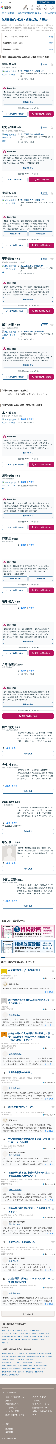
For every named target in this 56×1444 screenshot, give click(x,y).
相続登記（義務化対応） (11, 1375)
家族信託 (21, 1372)
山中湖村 (17, 1339)
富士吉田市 (12, 1330)
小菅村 (41, 1339)
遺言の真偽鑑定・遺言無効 (32, 1362)
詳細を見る (28, 754)
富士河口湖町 (33, 1339)
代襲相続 (5, 1359)
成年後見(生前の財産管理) (15, 1356)
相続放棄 (48, 1353)
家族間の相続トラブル (10, 1353)
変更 (51, 36)
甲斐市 (21, 1334)
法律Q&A (9, 1400)
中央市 (48, 1334)
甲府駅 (24, 486)
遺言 (3, 1356)
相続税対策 (39, 1372)
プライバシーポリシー (41, 1404)
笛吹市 (27, 1334)
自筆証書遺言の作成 (9, 1366)
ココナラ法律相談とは (14, 1397)
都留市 (19, 1330)
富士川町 (33, 1336)
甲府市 (31, 419)
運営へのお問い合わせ (14, 1415)
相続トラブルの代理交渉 (11, 1369)
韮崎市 (38, 1330)
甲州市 (41, 1334)
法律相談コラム (12, 1404)
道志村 (46, 1336)
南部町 (26, 1336)
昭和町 (40, 1336)
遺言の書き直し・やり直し (11, 1362)
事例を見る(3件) (15, 234)
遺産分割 (40, 1353)
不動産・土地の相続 (17, 1359)
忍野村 (10, 1339)
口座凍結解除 (26, 1369)
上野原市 (35, 1334)
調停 (31, 1359)
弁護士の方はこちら (45, 2)
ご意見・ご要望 (39, 1397)
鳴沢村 (24, 1339)
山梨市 (26, 1330)
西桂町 (4, 1339)
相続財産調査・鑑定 (9, 1372)
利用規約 (36, 1400)
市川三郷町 (25, 71)
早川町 (13, 1336)
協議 (27, 1359)
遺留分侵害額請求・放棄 (36, 1356)
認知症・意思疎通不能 (27, 1353)
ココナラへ (7, 2)
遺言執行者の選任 (40, 1366)
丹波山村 (5, 1343)
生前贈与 (49, 1356)
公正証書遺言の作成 (25, 1366)
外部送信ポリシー (40, 1408)
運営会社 (9, 1429)
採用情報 (9, 1432)
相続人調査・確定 (38, 1369)
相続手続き (30, 1372)
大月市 (32, 1330)
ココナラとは (11, 1408)
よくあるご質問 (12, 1411)
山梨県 (23, 419)
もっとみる (28, 1314)
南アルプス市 (6, 1334)
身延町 (19, 1336)
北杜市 (15, 1334)
